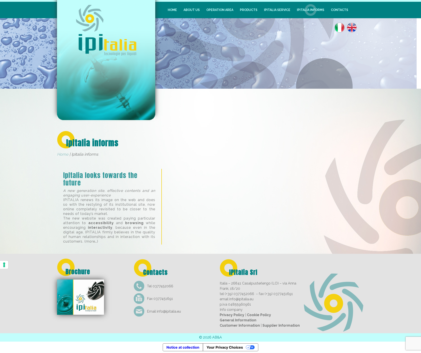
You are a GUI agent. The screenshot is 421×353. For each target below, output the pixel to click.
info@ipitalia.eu (169, 311)
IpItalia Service (277, 10)
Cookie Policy (259, 315)
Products (248, 10)
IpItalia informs (310, 10)
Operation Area (219, 10)
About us (192, 10)
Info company (231, 310)
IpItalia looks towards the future (100, 179)
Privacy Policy (232, 315)
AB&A (217, 337)
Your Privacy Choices (225, 347)
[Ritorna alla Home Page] (106, 117)
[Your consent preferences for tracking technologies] (4, 265)
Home (172, 10)
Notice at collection (182, 347)
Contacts (339, 10)
